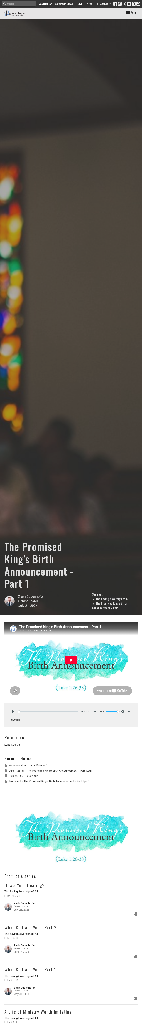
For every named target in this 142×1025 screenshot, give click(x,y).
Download (15, 720)
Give (80, 4)
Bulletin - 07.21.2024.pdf (23, 776)
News (89, 4)
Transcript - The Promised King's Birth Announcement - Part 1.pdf (49, 781)
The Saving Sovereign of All (112, 599)
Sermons (97, 594)
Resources (103, 4)
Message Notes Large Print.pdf (28, 765)
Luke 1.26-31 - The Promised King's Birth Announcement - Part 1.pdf (50, 770)
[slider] (48, 711)
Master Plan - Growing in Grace (56, 4)
